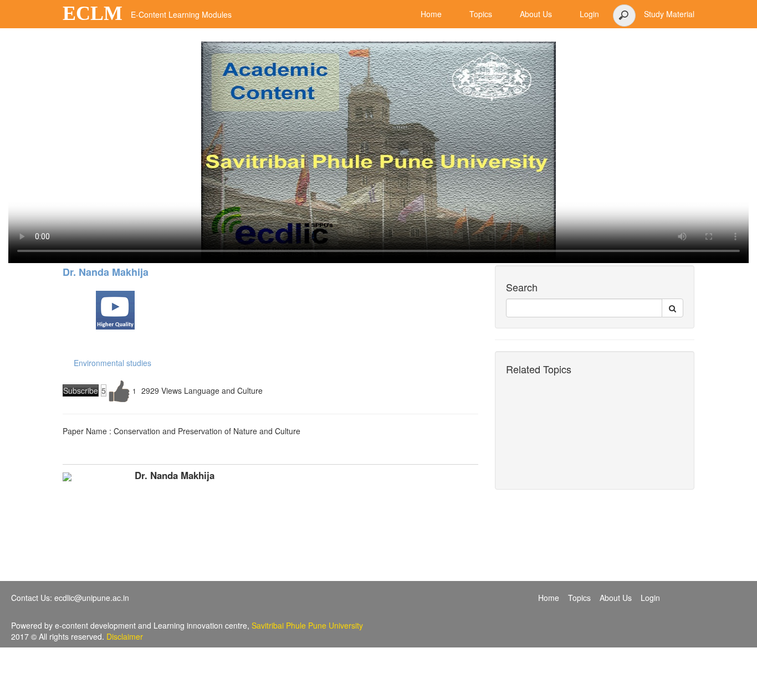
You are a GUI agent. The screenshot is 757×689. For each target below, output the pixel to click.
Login (650, 597)
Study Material (669, 13)
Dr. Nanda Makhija (106, 272)
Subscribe (80, 390)
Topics (579, 597)
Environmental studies (112, 362)
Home (548, 597)
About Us (616, 597)
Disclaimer (124, 636)
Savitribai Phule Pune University (307, 625)
